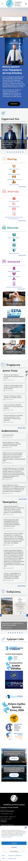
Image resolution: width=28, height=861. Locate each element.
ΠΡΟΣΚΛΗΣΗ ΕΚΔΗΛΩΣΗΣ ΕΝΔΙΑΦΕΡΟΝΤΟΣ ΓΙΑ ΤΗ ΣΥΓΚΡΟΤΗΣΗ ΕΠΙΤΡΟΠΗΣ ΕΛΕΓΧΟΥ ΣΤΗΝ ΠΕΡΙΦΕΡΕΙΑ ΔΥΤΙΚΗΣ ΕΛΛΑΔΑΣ (12, 523)
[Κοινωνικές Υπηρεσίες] (14, 234)
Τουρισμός (14, 243)
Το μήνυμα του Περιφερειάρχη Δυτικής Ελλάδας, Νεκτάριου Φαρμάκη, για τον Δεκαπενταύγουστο (13, 142)
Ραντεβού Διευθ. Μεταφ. (14, 174)
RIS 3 (14, 212)
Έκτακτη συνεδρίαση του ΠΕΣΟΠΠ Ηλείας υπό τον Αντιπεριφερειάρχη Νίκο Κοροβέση (13, 406)
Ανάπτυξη (13, 191)
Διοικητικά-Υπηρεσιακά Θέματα (14, 287)
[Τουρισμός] (14, 239)
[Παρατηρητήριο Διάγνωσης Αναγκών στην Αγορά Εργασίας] (14, 214)
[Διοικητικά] (4, 261)
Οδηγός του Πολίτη (14, 184)
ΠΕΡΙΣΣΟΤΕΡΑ (21, 428)
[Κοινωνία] (4, 227)
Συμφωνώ (14, 843)
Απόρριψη (14, 847)
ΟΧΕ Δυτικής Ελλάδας (8, 435)
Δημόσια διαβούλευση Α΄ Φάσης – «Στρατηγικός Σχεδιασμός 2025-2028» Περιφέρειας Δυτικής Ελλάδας (12, 444)
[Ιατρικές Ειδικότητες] (14, 166)
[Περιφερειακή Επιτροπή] (14, 273)
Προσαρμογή (14, 851)
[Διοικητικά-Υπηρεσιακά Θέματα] (14, 284)
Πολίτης (12, 159)
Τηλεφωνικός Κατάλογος (7, 824)
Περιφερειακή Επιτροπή (14, 276)
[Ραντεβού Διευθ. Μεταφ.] (14, 171)
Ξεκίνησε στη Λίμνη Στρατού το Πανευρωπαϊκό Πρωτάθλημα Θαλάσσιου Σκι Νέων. (14, 376)
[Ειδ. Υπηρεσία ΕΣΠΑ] (14, 198)
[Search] (24, 19)
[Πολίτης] (4, 159)
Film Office (14, 248)
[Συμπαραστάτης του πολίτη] (14, 176)
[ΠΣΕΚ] (14, 278)
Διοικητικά (13, 261)
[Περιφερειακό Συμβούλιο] (14, 268)
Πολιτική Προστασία (14, 253)
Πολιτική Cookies (14, 754)
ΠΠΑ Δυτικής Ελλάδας (14, 206)
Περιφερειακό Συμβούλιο (14, 271)
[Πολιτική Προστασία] (14, 250)
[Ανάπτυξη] (4, 191)
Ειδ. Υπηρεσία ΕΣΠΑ (14, 201)
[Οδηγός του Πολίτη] (14, 181)
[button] (26, 827)
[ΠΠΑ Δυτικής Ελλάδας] (14, 203)
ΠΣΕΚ (14, 281)
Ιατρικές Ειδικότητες (14, 169)
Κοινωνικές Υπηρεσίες (14, 237)
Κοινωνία (12, 227)
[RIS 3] (14, 208)
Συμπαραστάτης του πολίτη (14, 179)
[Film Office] (14, 245)
